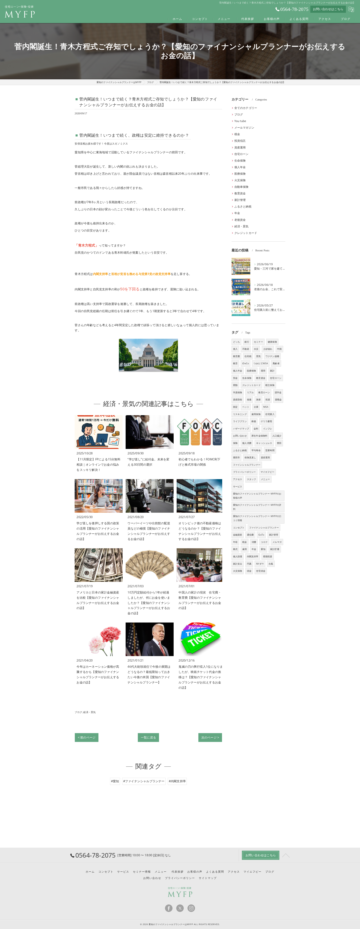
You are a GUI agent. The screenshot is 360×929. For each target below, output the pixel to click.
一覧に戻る (148, 737)
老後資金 (240, 220)
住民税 (247, 356)
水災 (256, 349)
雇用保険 (256, 414)
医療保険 (240, 173)
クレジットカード (245, 233)
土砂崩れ (267, 349)
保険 (235, 443)
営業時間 (269, 450)
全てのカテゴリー (245, 108)
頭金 (249, 570)
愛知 (263, 549)
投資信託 (240, 140)
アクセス (237, 479)
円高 (249, 563)
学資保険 (237, 392)
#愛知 (115, 781)
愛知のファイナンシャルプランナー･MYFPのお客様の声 (257, 495)
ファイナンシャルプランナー (264, 527)
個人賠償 (237, 556)
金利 (256, 428)
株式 (235, 549)
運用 (263, 370)
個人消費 (246, 443)
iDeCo (245, 363)
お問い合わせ (240, 435)
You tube (240, 121)
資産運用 (240, 147)
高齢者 (276, 363)
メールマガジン (244, 127)
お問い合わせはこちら (328, 9)
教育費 (236, 356)
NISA (265, 406)
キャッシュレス (264, 443)
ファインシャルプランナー (246, 464)
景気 (258, 356)
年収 (235, 542)
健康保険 (272, 341)
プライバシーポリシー (244, 471)
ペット (245, 406)
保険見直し (250, 457)
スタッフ (251, 479)
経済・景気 (89, 712)
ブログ (78, 712)
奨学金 (278, 392)
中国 (279, 349)
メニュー (265, 479)
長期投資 (267, 556)
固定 (235, 406)
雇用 (244, 549)
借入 (235, 349)
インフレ (267, 428)
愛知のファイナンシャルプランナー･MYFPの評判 (257, 507)
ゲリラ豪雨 (266, 421)
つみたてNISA (261, 363)
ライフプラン (240, 421)
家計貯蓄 (274, 549)
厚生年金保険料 (259, 435)
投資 (268, 399)
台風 (270, 563)
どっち (236, 341)
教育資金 (240, 193)
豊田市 (236, 457)
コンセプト (238, 527)
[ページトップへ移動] (286, 855)
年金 (237, 213)
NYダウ (260, 563)
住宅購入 (269, 414)
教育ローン (264, 392)
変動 (235, 385)
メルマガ (277, 542)
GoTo (261, 534)
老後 (249, 399)
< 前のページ (86, 737)
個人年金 (240, 167)
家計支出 (237, 563)
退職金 (278, 399)
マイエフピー (267, 471)
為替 (258, 399)
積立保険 (269, 385)
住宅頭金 (260, 570)
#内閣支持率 (177, 781)
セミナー (258, 341)
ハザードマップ (241, 428)
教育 (235, 363)
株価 (253, 421)
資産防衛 (237, 399)
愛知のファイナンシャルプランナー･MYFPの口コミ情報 (257, 518)
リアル (250, 392)
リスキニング (240, 414)
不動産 (245, 349)
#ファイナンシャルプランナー (144, 781)
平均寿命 (256, 450)
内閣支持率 (252, 556)
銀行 (246, 341)
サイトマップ (208, 878)
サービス (237, 486)
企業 (256, 406)
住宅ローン (241, 154)
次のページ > (210, 737)
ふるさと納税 (242, 206)
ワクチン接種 (272, 356)
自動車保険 (241, 187)
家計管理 (240, 200)
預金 (235, 378)
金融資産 (237, 534)
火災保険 (240, 180)
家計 (272, 370)
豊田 (279, 443)
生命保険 (240, 160)
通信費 (250, 534)
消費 (254, 542)
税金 (237, 134)
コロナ (264, 542)
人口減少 (276, 435)
